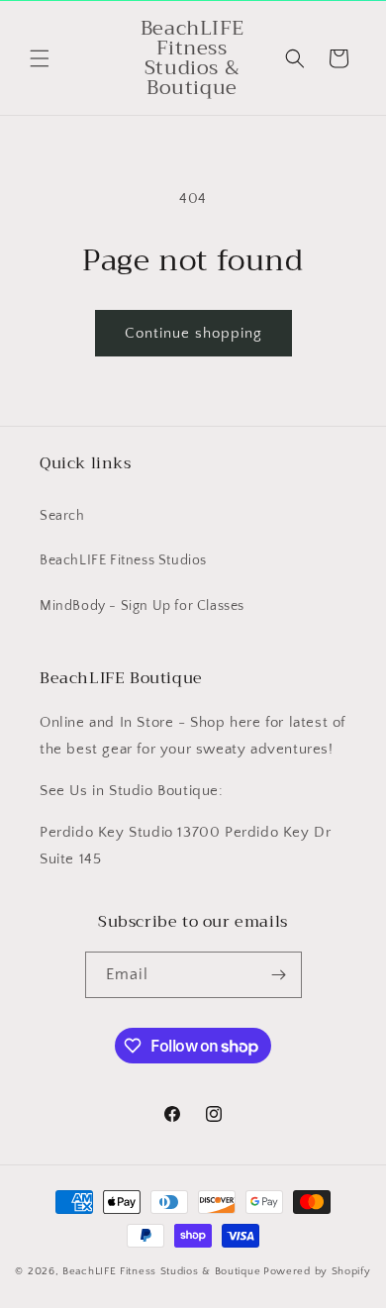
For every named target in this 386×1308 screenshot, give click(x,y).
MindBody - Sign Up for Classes (142, 606)
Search (62, 516)
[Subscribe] (279, 975)
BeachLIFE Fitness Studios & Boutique (161, 1271)
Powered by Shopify (317, 1271)
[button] (39, 58)
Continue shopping (193, 333)
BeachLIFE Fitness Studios (123, 560)
